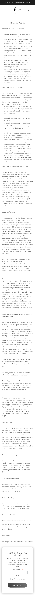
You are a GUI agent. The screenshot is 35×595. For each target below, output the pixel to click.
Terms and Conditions (23, 521)
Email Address (17, 569)
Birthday (17, 576)
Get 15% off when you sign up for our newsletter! (17, 2)
